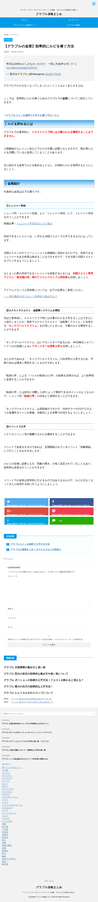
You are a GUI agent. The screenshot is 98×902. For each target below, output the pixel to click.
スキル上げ (7, 808)
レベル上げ (7, 821)
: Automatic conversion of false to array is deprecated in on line (26, 505)
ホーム (24, 20)
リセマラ (6, 818)
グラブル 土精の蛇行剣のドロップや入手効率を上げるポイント (25, 724)
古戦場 (5, 832)
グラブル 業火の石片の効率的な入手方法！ (28, 686)
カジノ (5, 784)
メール (11, 618)
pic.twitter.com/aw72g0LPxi (22, 67)
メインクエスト (9, 813)
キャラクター (8, 789)
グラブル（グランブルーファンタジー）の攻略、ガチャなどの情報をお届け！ (49, 892)
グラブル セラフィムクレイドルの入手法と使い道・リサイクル (25, 741)
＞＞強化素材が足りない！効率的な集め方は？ (30, 296)
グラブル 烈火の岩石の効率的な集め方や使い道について (36, 673)
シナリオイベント (10, 797)
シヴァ (5, 800)
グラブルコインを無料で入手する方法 (30, 544)
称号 (4, 853)
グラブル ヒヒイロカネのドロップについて (28, 692)
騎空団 (5, 864)
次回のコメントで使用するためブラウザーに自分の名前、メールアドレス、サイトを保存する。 (46, 639)
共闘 (4, 824)
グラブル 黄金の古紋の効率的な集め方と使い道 (31, 699)
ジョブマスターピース (12, 805)
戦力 (4, 840)
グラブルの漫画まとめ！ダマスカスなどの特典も (36, 549)
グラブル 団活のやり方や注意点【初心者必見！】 (32, 702)
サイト (10, 627)
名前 (11, 609)
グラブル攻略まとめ (49, 14)
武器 (4, 848)
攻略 (4, 843)
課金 (5, 861)
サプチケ (6, 794)
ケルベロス (7, 792)
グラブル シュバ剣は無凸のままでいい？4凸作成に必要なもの (25, 759)
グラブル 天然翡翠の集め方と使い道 (24, 667)
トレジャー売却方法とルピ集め (34, 223)
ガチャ (5, 786)
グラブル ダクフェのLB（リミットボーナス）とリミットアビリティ (27, 732)
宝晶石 (5, 837)
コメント (12, 576)
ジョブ (5, 802)
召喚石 (5, 835)
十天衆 (5, 829)
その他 (5, 770)
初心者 (5, 827)
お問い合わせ (49, 881)
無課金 (5, 851)
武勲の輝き (7, 845)
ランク (5, 816)
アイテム (9, 559)
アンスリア (7, 778)
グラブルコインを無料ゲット (24, 25)
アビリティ (7, 776)
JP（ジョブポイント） (12, 767)
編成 (4, 856)
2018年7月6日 (53, 74)
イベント (6, 781)
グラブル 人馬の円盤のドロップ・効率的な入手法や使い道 (24, 750)
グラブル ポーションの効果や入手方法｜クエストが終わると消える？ (44, 680)
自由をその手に (9, 859)
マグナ (5, 810)
